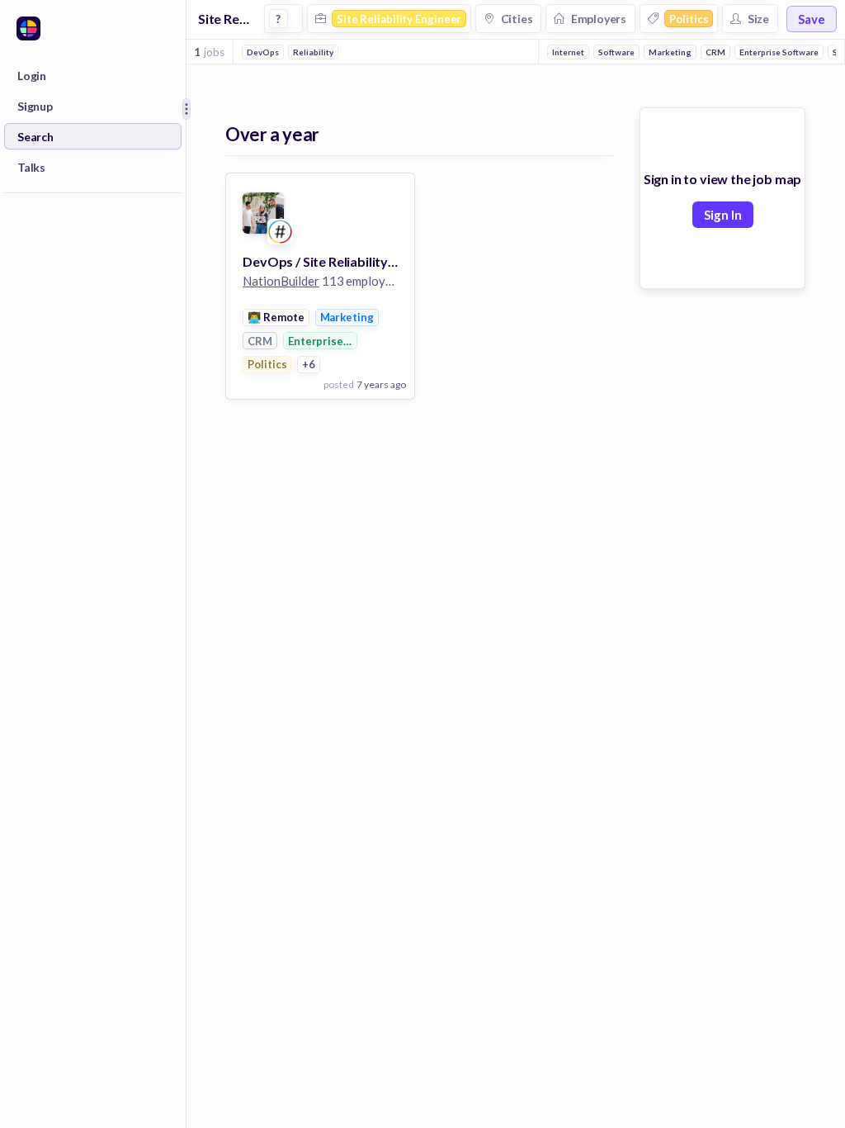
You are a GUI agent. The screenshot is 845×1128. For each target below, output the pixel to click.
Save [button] (811, 19)
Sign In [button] (723, 214)
